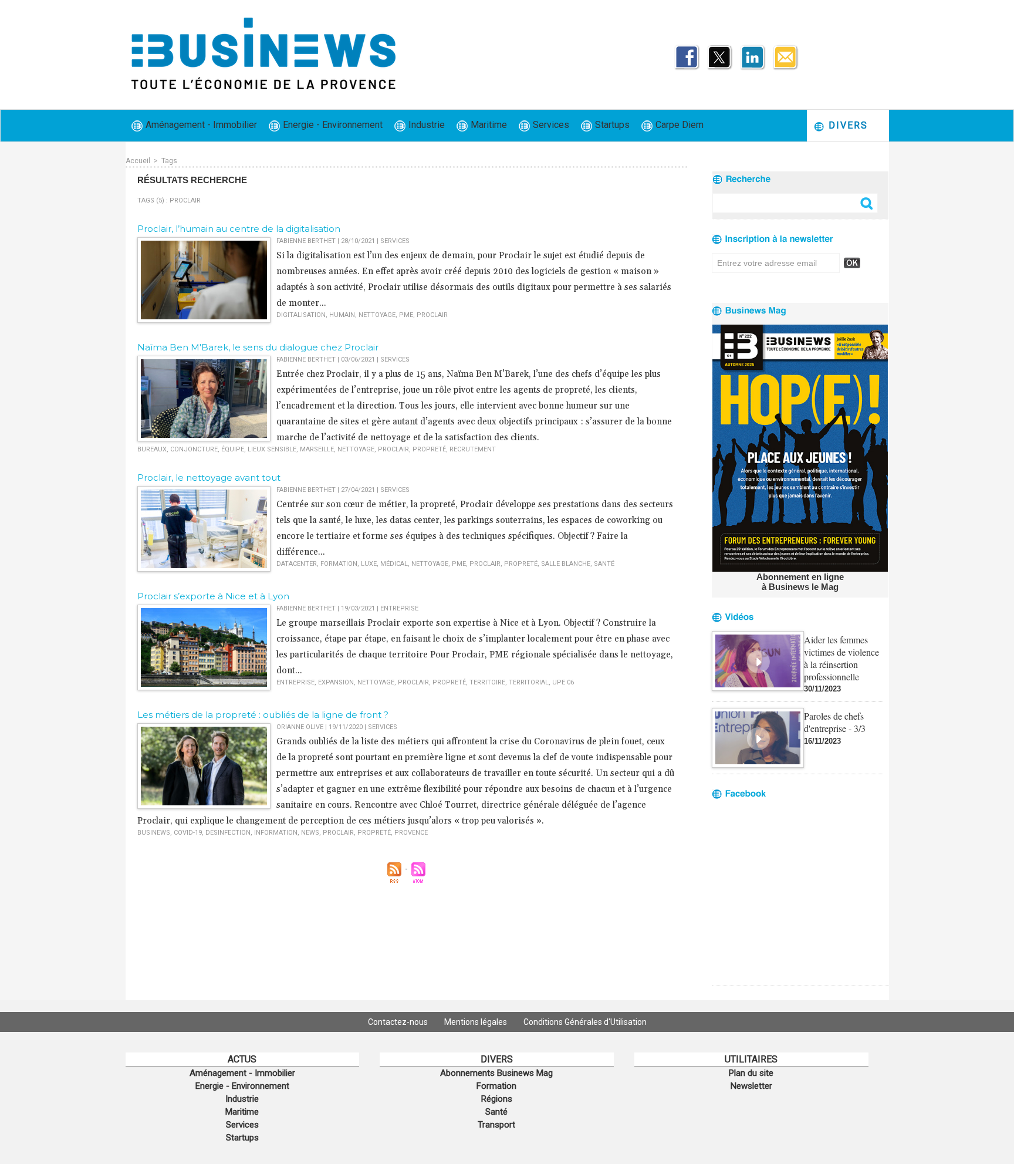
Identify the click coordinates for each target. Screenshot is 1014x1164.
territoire (487, 682)
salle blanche (565, 564)
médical (394, 564)
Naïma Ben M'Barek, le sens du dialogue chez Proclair (257, 347)
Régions (496, 1099)
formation (338, 564)
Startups (611, 124)
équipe (232, 449)
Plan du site (751, 1073)
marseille (317, 449)
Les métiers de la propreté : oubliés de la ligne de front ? (262, 714)
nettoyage (377, 315)
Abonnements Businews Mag (496, 1073)
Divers (846, 125)
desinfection (228, 832)
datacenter (296, 564)
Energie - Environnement (331, 124)
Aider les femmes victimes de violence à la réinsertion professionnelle (841, 658)
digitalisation (301, 315)
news (310, 832)
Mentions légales (476, 1022)
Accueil (138, 161)
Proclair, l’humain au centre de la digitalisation (238, 228)
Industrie (425, 124)
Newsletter (751, 1086)
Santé (496, 1111)
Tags (169, 161)
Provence (411, 832)
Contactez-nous (399, 1022)
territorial (529, 682)
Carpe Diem (678, 124)
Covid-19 (188, 832)
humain (342, 315)
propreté (429, 449)
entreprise (295, 682)
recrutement (472, 449)
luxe (369, 564)
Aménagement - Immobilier (200, 124)
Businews (153, 832)
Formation (496, 1086)
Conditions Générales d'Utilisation (585, 1022)
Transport (496, 1124)
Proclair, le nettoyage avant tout (208, 477)
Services (549, 124)
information (276, 832)
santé (604, 564)
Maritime (487, 124)
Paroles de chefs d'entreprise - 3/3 (835, 722)
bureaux (152, 449)
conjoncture (194, 449)
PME (406, 315)
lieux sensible (272, 449)
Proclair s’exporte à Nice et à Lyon (213, 596)
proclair (432, 315)
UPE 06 (563, 682)
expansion (336, 682)
